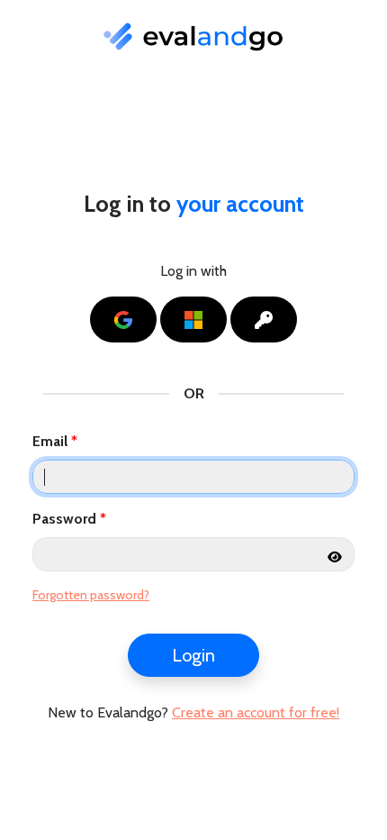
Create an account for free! (255, 712)
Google (145, 319)
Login (193, 655)
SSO (285, 319)
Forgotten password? (90, 595)
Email (50, 441)
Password (64, 518)
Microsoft (215, 319)
